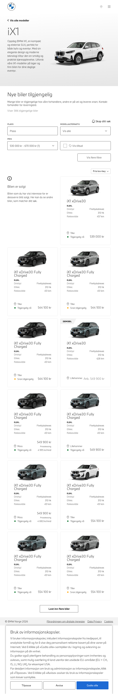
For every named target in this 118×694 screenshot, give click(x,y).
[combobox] (85, 131)
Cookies (108, 621)
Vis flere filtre (94, 157)
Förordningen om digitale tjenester (66, 621)
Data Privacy (94, 621)
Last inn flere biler (59, 608)
